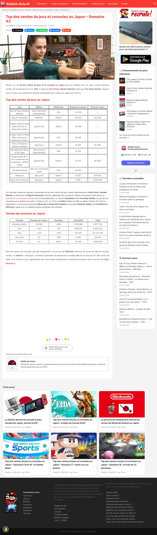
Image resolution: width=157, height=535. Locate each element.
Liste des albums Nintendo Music (120, 516)
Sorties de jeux (98, 4)
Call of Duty (54, 89)
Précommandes (79, 4)
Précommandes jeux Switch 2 (119, 504)
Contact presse (61, 514)
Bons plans (113, 4)
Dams (11, 26)
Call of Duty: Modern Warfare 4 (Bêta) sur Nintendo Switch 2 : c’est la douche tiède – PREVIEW (135, 266)
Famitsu (77, 93)
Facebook (27, 504)
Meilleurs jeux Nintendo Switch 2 (120, 510)
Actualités (41, 4)
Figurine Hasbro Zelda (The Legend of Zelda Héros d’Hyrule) (138, 124)
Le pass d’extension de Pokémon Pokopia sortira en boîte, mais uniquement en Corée (133, 186)
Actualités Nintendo (16, 10)
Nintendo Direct (113, 498)
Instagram (27, 507)
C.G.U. (57, 520)
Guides (124, 4)
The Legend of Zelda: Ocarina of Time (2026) (139, 80)
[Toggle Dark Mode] (6, 529)
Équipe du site (60, 506)
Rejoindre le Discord (135, 163)
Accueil (5, 10)
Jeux (30, 354)
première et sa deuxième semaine (20, 198)
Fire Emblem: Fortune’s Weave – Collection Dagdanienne (139, 112)
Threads (26, 513)
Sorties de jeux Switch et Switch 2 (121, 513)
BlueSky (26, 501)
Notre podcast (112, 495)
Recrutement (59, 509)
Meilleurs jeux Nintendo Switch (119, 507)
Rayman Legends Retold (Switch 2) (136, 101)
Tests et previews (59, 4)
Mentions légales (61, 517)
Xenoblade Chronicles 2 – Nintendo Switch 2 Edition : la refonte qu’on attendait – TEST (134, 279)
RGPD (64, 520)
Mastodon (27, 510)
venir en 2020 (50, 201)
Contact (57, 511)
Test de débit (112, 492)
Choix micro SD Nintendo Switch (120, 519)
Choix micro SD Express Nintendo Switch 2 (125, 522)
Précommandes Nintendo (117, 501)
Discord (26, 499)
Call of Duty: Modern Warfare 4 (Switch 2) (139, 89)
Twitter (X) (27, 496)
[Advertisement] (57, 301)
